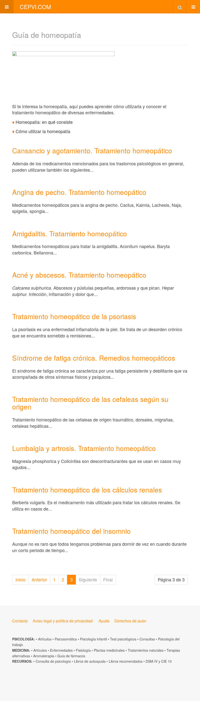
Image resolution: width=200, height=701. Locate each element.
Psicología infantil (93, 639)
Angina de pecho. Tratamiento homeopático (79, 192)
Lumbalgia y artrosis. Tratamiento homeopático (84, 448)
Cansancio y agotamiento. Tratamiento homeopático (92, 150)
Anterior (39, 579)
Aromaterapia (43, 655)
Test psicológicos (123, 639)
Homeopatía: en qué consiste (44, 122)
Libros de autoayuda (90, 661)
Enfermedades (61, 650)
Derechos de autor (130, 621)
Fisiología (83, 650)
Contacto (20, 621)
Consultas (147, 639)
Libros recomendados (125, 661)
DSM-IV (152, 661)
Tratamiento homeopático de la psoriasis (74, 316)
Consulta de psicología (53, 661)
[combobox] (179, 6)
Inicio (20, 579)
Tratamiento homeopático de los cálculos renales (87, 489)
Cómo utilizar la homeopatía (43, 131)
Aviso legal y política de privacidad (63, 621)
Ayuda (104, 621)
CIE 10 (166, 661)
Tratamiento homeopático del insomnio (71, 531)
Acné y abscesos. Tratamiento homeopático (79, 275)
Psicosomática (66, 639)
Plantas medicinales (109, 650)
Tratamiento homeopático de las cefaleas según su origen (90, 402)
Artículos (44, 639)
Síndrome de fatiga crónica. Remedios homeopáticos (93, 358)
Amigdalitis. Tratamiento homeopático (69, 233)
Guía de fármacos (71, 655)
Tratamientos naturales (145, 650)
